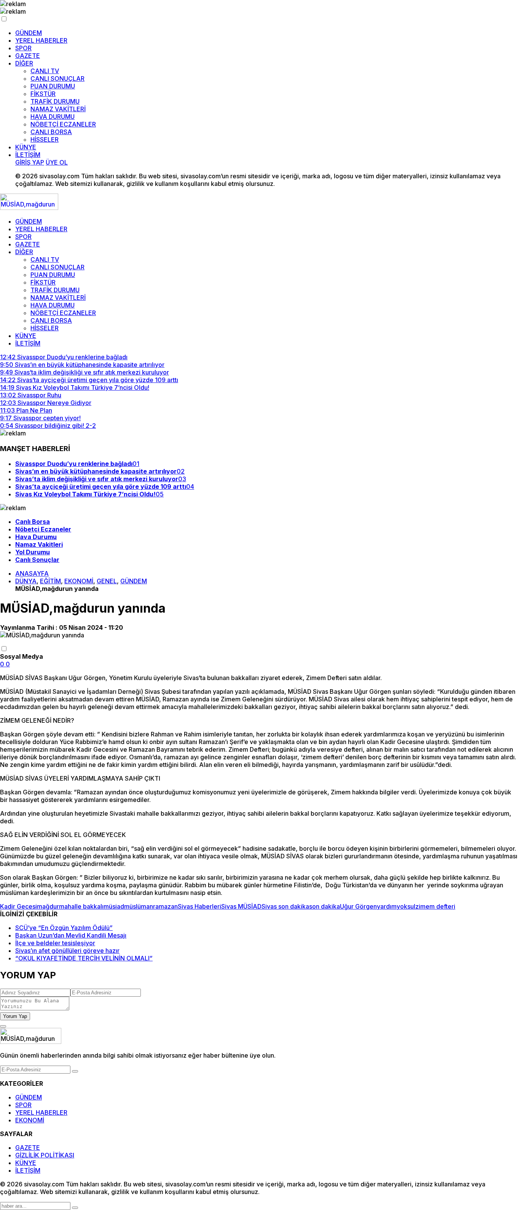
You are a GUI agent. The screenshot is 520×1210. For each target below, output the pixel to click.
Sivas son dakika (285, 906)
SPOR (23, 48)
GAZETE (27, 55)
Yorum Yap (15, 1016)
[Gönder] (75, 1071)
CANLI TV (44, 71)
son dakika (324, 906)
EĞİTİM (50, 581)
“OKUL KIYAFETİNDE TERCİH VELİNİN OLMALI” (84, 958)
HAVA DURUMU (52, 116)
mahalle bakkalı (81, 906)
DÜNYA (26, 581)
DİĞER (24, 63)
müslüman (138, 906)
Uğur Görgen (358, 906)
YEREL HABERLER (41, 40)
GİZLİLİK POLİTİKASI (44, 1155)
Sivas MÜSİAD (241, 906)
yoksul (406, 906)
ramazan (165, 906)
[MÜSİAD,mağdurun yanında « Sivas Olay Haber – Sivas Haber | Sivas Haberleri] (29, 207)
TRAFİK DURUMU (55, 101)
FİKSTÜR (43, 94)
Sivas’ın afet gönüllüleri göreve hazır (67, 950)
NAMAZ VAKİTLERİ (58, 109)
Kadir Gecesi (18, 906)
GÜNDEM (28, 33)
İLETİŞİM (27, 154)
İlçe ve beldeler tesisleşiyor (55, 943)
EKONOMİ (78, 581)
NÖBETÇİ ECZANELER (63, 124)
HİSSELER (44, 139)
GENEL (107, 581)
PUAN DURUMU (52, 86)
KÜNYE (25, 147)
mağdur (48, 906)
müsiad (114, 906)
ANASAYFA (32, 573)
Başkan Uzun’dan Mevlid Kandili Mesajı (70, 935)
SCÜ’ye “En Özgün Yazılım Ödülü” (64, 928)
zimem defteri (435, 906)
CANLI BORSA (51, 132)
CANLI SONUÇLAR (57, 78)
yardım (387, 906)
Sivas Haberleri (199, 906)
